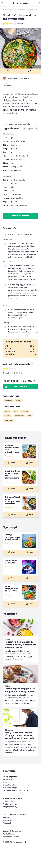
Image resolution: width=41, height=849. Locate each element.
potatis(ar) (8, 400)
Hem (4, 10)
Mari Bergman (22, 78)
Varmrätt (25, 411)
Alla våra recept (10, 788)
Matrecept (7, 780)
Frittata (7, 411)
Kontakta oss (9, 834)
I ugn (29, 415)
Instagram (7, 820)
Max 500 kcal (19, 415)
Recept (9, 10)
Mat (15, 411)
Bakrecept (7, 782)
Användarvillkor (10, 804)
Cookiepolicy (8, 801)
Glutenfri (7, 415)
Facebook (7, 823)
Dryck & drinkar (9, 785)
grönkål (19, 400)
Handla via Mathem (20, 216)
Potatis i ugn (9, 420)
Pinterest (6, 818)
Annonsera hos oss (11, 837)
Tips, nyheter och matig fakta (16, 790)
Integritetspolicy (10, 807)
